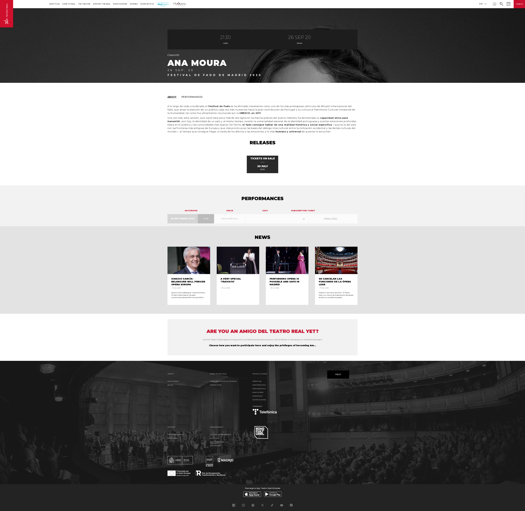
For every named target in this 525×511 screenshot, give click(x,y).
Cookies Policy (257, 396)
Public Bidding (215, 445)
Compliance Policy (259, 388)
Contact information (175, 434)
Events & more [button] (120, 4)
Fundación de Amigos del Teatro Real (223, 381)
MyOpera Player (215, 385)
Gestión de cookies (259, 400)
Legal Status (214, 438)
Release (170, 385)
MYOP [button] (175, 4)
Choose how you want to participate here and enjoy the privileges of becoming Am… (262, 345)
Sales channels (173, 381)
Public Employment (217, 442)
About (172, 97)
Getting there (172, 438)
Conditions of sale (259, 385)
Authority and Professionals (220, 434)
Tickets (519, 4)
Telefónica (264, 410)
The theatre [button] (84, 4)
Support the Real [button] (101, 4)
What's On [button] (54, 4)
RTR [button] (158, 4)
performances (192, 97)
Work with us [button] (147, 4)
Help (338, 374)
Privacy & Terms (257, 392)
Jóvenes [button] (134, 4)
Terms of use (256, 381)
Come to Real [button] (68, 4)
